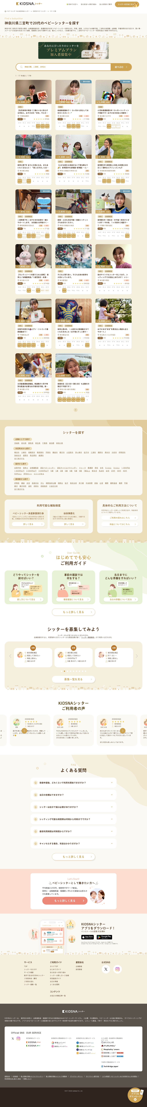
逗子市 (86, 452)
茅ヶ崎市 (78, 452)
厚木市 (107, 452)
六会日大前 (53, 486)
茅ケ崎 (81, 483)
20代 (113, 471)
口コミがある (39, 474)
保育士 (25, 468)
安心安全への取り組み (88, 4)
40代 (125, 471)
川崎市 (23, 452)
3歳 (66, 471)
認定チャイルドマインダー (67, 468)
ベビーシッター (59, 28)
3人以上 (116, 468)
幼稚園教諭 (34, 468)
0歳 (52, 471)
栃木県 (23, 443)
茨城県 (16, 443)
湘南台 (60, 483)
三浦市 (93, 452)
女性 (101, 468)
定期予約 (17, 468)
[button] (61, 671)
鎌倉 (23, 483)
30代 (119, 471)
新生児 (94, 471)
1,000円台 (125, 468)
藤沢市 (62, 452)
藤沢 (16, 486)
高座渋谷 (35, 483)
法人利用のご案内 (105, 4)
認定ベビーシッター (47, 468)
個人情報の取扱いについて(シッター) (32, 1076)
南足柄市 (33, 455)
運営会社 (7, 1076)
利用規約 (15, 1076)
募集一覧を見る (73, 679)
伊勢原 (16, 483)
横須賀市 (40, 452)
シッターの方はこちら (126, 4)
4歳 (71, 471)
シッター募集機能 (87, 637)
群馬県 (30, 443)
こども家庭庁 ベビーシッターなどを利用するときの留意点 (119, 1076)
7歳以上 (87, 471)
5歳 (75, 471)
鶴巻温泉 (113, 483)
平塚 (126, 483)
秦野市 (100, 452)
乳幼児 (101, 471)
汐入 (42, 483)
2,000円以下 (31, 471)
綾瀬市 (41, 455)
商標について (27, 1078)
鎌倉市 (55, 452)
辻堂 (101, 483)
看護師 (90, 468)
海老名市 (17, 455)
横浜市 (16, 452)
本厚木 (36, 486)
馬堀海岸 (44, 486)
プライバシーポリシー (76, 1076)
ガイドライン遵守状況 (92, 1076)
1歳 (56, 471)
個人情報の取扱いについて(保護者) (56, 1076)
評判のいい (28, 474)
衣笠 (28, 483)
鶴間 (106, 483)
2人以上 (108, 468)
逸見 (30, 486)
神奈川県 (59, 443)
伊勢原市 (122, 452)
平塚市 (48, 452)
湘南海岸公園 (51, 483)
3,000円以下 (44, 471)
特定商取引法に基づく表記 (13, 1078)
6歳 (80, 471)
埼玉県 (37, 443)
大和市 (114, 452)
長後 (96, 483)
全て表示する (19, 458)
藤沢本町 (23, 486)
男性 (96, 468)
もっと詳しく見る (73, 856)
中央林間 (89, 483)
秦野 (120, 483)
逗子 (66, 483)
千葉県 (44, 443)
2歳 (61, 471)
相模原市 (31, 452)
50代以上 (18, 474)
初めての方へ (73, 4)
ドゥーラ (82, 468)
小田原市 (70, 452)
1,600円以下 (19, 471)
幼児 (107, 471)
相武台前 (73, 483)
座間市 (25, 455)
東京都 (51, 443)
